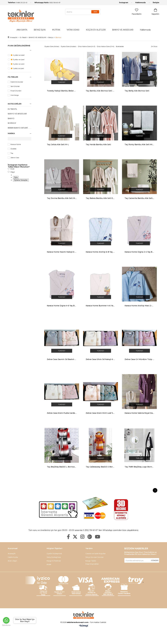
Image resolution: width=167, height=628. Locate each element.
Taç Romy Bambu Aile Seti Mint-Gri (139, 144)
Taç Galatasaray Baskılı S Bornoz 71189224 (100, 467)
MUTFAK (56, 30)
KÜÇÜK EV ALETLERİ (96, 30)
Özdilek (13, 149)
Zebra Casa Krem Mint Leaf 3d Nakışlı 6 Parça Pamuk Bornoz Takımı (100, 413)
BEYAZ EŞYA (40, 30)
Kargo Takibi (90, 561)
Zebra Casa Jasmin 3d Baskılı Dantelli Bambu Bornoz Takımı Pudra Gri (62, 359)
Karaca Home (16, 144)
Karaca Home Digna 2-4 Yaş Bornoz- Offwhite (139, 252)
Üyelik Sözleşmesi (54, 553)
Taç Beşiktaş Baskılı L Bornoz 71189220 (62, 467)
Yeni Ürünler (15, 86)
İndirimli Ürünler (17, 82)
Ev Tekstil (12, 109)
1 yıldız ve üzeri (18, 68)
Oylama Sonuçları (21, 180)
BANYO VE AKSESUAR (122, 30)
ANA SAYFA (22, 30)
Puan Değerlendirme (19, 45)
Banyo (11, 118)
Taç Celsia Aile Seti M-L (58, 144)
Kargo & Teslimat (54, 561)
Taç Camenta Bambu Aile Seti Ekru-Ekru (139, 198)
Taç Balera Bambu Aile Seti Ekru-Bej (100, 198)
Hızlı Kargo (15, 95)
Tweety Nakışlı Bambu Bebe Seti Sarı (62, 91)
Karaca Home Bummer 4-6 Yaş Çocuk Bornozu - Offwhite (100, 305)
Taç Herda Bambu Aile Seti (98, 144)
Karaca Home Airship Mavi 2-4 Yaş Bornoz (139, 305)
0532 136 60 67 (47, 3)
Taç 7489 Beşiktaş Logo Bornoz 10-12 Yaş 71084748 (139, 467)
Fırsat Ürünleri (16, 91)
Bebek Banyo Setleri (18, 128)
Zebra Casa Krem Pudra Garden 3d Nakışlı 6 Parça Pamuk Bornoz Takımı (62, 413)
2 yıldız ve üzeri (18, 64)
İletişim (156, 3)
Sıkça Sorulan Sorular (94, 557)
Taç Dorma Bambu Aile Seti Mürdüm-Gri (62, 198)
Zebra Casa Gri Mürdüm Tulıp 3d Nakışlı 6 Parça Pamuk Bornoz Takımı (139, 359)
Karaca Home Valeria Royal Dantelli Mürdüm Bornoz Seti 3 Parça (139, 413)
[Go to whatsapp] (6, 620)
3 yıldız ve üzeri (18, 59)
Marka (11, 133)
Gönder (154, 560)
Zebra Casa (15, 158)
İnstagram (123, 3)
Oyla (16, 177)
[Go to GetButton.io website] (6, 625)
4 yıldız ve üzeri (19, 55)
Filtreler (13, 77)
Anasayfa (11, 553)
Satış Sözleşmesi (54, 557)
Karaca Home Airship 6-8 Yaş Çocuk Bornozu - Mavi (100, 252)
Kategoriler (14, 104)
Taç (12, 153)
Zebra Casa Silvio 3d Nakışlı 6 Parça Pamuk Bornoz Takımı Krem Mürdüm (100, 359)
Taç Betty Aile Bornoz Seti (137, 91)
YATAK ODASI (73, 30)
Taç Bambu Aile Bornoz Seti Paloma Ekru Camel (100, 91)
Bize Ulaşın (12, 561)
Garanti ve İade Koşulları (95, 553)
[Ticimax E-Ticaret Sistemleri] (83, 626)
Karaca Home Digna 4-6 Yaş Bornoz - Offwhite (62, 305)
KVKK (49, 564)
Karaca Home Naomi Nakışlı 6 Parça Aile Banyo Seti (62, 252)
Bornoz (12, 123)
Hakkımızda (140, 3)
